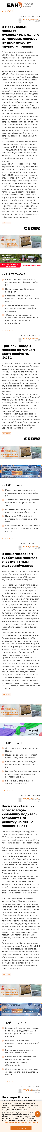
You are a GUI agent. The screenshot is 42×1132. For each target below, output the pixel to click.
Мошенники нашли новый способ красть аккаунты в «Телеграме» (21, 511)
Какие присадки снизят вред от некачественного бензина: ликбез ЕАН (21, 282)
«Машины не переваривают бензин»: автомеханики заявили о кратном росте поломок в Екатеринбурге (21, 319)
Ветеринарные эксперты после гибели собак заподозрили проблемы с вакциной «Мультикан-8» (20, 1061)
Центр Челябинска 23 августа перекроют (19, 290)
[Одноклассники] (29, 228)
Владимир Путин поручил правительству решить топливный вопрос (22, 298)
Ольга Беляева (30, 19)
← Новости (7, 11)
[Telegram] (32, 228)
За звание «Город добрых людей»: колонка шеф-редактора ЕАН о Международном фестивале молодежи (22, 1032)
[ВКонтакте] (25, 228)
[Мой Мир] (35, 228)
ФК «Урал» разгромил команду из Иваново (21, 749)
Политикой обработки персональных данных (20, 1122)
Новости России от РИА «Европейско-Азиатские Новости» (15, 5)
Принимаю (21, 1128)
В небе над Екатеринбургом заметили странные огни (19, 782)
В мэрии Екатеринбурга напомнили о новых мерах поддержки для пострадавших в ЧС (22, 774)
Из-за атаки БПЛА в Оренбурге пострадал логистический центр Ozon (21, 519)
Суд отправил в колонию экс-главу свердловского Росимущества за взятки (22, 528)
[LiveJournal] (38, 228)
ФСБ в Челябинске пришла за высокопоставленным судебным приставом (21, 308)
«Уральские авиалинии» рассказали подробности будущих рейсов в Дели (22, 502)
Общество (6, 223)
